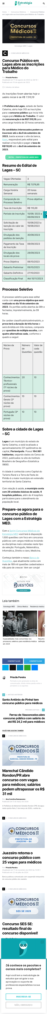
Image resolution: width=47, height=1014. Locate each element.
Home (4, 12)
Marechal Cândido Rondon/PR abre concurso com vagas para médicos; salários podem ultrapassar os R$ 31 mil (23, 782)
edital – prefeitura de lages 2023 (23, 157)
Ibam (4, 139)
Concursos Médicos (18, 12)
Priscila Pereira (11, 77)
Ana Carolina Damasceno (15, 799)
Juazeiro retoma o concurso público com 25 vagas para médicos (22, 857)
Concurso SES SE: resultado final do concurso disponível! (20, 928)
